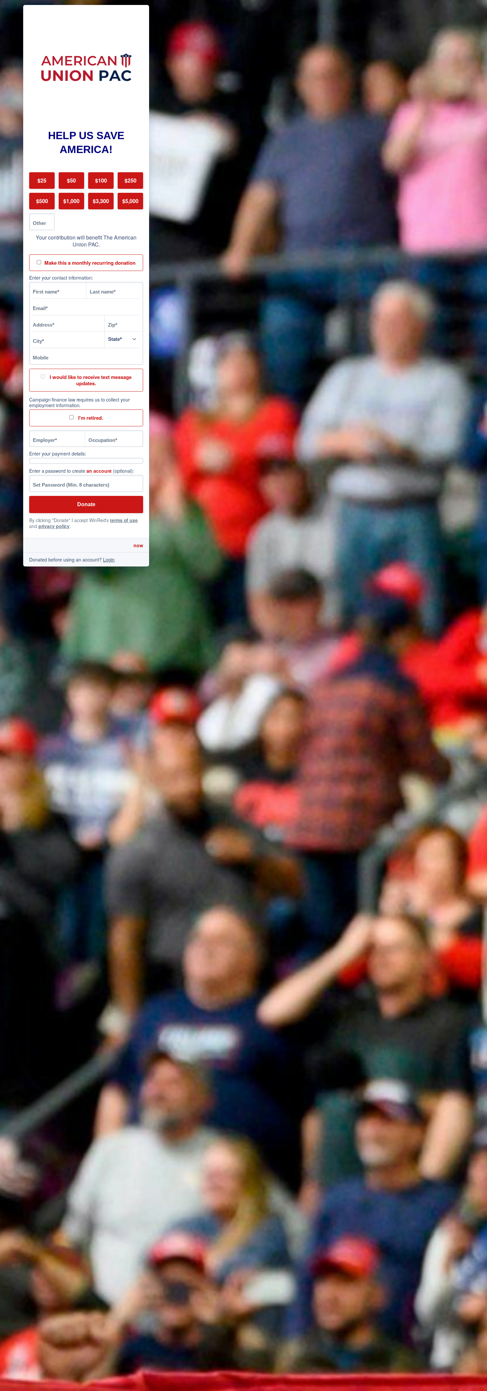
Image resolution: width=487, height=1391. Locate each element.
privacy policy (54, 526)
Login (109, 559)
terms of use (124, 520)
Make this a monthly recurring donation (89, 262)
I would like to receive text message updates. (90, 380)
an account (99, 470)
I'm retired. (90, 417)
